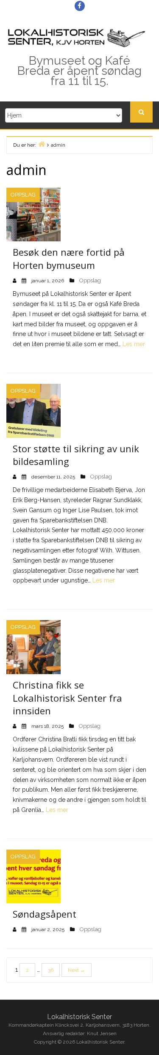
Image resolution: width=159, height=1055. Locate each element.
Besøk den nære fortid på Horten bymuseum (69, 258)
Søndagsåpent (44, 913)
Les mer (134, 344)
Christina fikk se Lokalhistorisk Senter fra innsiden (67, 697)
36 (50, 970)
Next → (76, 970)
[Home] (41, 144)
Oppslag (23, 194)
